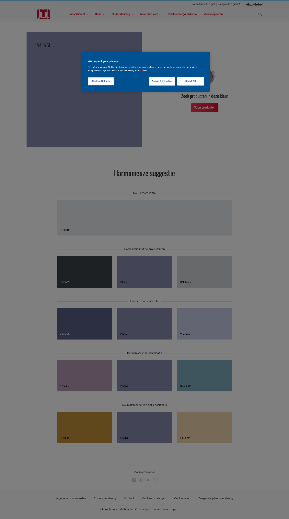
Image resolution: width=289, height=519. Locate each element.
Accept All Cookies (162, 81)
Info (144, 71)
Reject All (190, 81)
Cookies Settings (101, 81)
